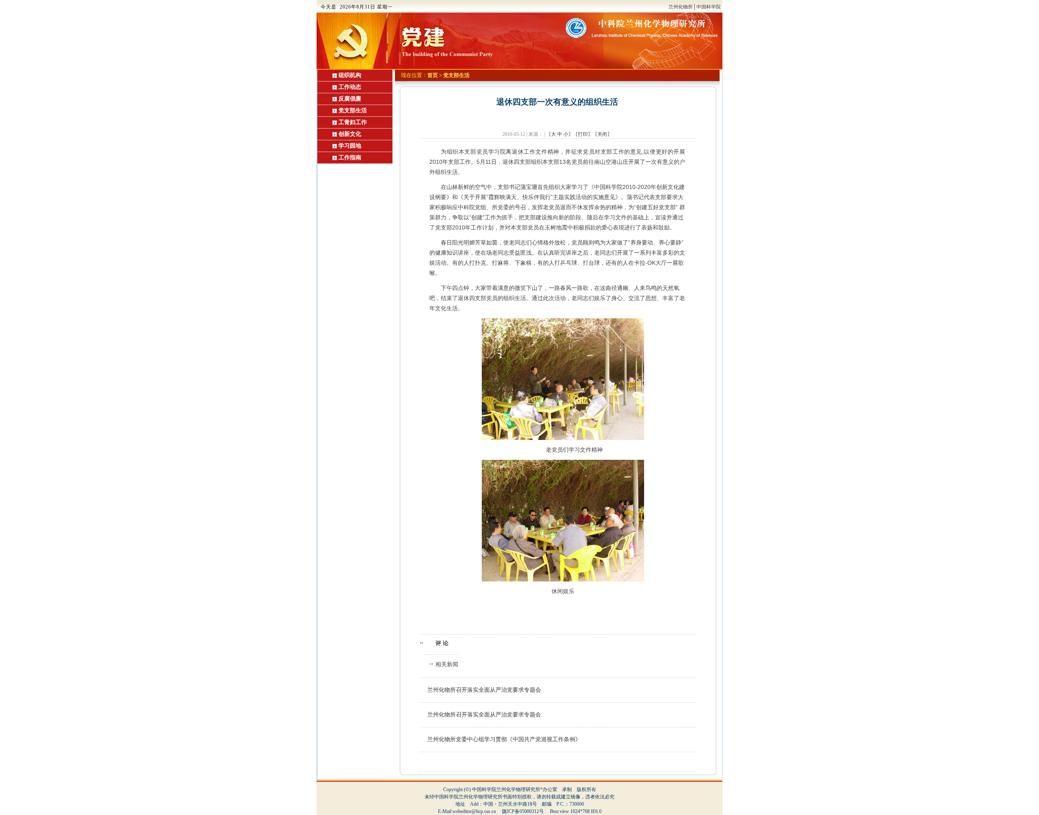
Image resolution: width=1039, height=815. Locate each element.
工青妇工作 (353, 122)
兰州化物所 (680, 7)
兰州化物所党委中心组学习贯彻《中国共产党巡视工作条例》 (504, 739)
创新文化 (350, 134)
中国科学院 (708, 7)
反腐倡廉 (350, 99)
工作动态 (349, 87)
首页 (432, 75)
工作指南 (350, 157)
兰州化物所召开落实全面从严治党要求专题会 (484, 690)
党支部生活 (353, 110)
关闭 (602, 134)
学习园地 (350, 146)
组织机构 (349, 75)
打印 (583, 134)
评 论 (441, 643)
